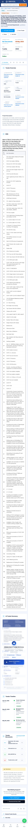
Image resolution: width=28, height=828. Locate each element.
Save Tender (21, 30)
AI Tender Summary (8, 30)
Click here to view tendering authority (8, 76)
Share (5, 34)
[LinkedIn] (21, 808)
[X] (24, 808)
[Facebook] (18, 808)
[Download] (22, 742)
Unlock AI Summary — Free (15, 662)
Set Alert (14, 34)
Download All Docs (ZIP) (15, 801)
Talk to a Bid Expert (14, 797)
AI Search (23, 4)
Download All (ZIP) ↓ (21, 736)
